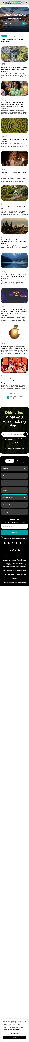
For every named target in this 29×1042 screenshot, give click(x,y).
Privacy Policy (15, 540)
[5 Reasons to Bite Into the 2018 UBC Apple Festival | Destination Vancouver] (14, 332)
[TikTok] (13, 543)
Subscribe (14, 532)
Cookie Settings (14, 1033)
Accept (14, 1037)
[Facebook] (5, 543)
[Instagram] (20, 543)
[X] (24, 543)
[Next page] (24, 397)
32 (20, 397)
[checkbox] (2, 537)
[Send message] (25, 434)
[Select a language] (5, 574)
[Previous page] (5, 397)
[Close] (26, 1021)
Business (19, 461)
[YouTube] (9, 543)
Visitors (10, 461)
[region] (14, 1030)
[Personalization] (23, 2)
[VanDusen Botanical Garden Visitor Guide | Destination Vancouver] (14, 193)
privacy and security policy (13, 1029)
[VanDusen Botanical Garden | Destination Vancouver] (14, 125)
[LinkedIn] (16, 543)
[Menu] (26, 3)
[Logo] (7, 2)
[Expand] (25, 469)
